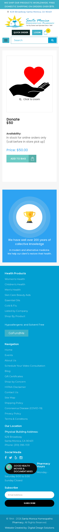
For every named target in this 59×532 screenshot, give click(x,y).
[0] (45, 32)
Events (9, 355)
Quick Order (21, 32)
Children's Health (15, 284)
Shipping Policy (14, 402)
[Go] (52, 40)
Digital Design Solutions (41, 527)
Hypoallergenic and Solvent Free (24, 324)
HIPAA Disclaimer (15, 386)
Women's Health (15, 279)
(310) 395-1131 (22, 444)
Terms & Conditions (16, 418)
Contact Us (11, 392)
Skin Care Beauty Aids (18, 294)
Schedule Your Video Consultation (25, 365)
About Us (10, 360)
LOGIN (37, 32)
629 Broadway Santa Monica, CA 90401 (31, 11)
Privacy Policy (13, 413)
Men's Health (13, 289)
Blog (7, 371)
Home (8, 349)
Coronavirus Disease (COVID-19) (23, 408)
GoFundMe (16, 333)
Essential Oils (12, 300)
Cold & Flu (11, 305)
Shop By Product (15, 316)
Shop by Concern (15, 381)
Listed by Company (16, 310)
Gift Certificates (14, 376)
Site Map (10, 397)
